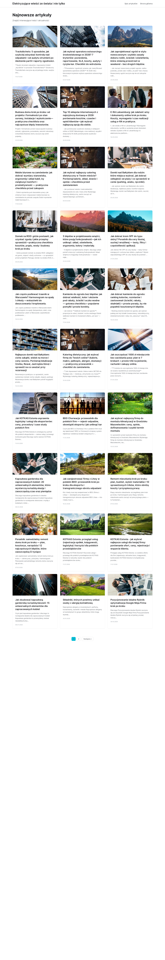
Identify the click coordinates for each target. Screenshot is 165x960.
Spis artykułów (131, 3)
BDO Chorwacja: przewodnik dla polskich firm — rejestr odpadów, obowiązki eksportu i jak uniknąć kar (82, 421)
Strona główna (146, 3)
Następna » (88, 639)
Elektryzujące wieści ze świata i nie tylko (38, 3)
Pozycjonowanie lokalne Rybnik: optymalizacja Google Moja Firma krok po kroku (128, 602)
